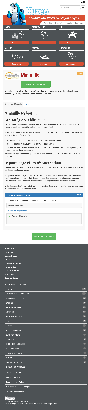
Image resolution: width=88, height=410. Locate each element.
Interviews (79, 23)
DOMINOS (10, 339)
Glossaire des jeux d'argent (19, 386)
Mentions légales (11, 266)
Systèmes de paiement (17, 210)
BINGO (8, 321)
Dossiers (58, 23)
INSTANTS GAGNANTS (15, 330)
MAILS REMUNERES (14, 362)
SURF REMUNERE (13, 335)
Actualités (48, 23)
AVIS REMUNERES (13, 348)
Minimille (30, 74)
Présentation (10, 252)
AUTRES (9, 357)
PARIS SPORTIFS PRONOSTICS (18, 293)
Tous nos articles (16, 367)
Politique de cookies (13, 263)
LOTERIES (10, 312)
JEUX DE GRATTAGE (14, 316)
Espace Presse (11, 255)
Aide (83, 1)
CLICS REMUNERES (14, 353)
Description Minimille (13, 104)
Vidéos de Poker (15, 377)
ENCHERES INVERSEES (15, 344)
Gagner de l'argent (15, 205)
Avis (27, 104)
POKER (9, 289)
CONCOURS (10, 325)
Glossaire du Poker (16, 382)
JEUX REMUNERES (13, 307)
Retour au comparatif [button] (35, 84)
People (69, 23)
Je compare (16, 43)
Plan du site (9, 274)
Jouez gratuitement (16, 391)
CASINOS (9, 303)
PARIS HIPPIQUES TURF (15, 298)
